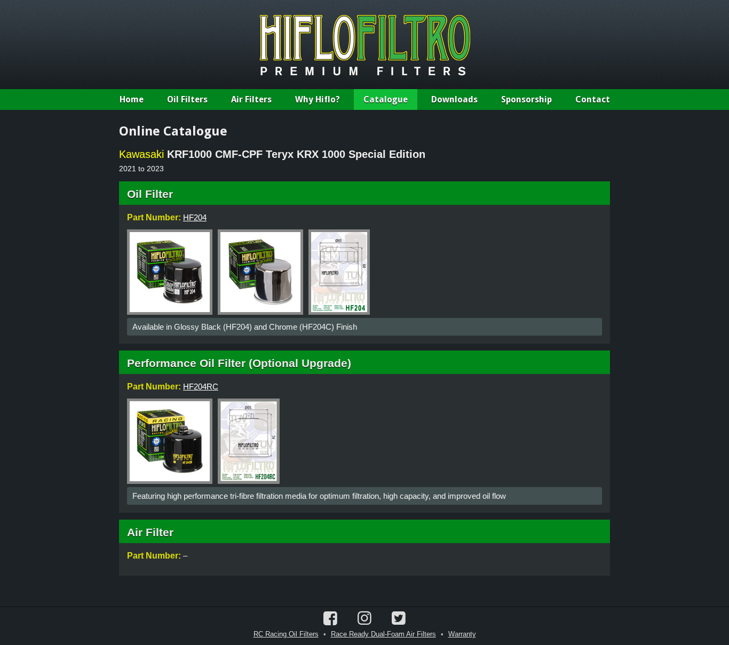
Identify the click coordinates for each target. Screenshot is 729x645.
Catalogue (385, 99)
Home (132, 99)
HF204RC (200, 386)
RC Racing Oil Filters (286, 634)
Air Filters (251, 99)
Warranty (462, 634)
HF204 (195, 217)
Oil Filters (187, 99)
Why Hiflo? (317, 99)
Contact (592, 99)
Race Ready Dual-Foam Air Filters (383, 634)
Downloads (454, 99)
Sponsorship (526, 99)
